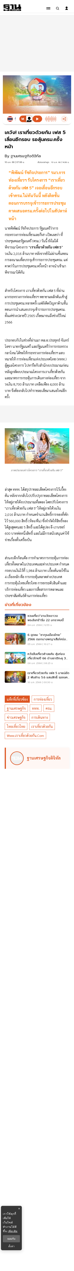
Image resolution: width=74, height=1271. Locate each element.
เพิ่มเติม (12, 1231)
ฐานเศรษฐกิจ (16, 708)
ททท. (35, 708)
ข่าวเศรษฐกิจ (16, 717)
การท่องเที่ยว (43, 699)
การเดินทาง (39, 717)
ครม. (49, 708)
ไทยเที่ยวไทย (16, 726)
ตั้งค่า (11, 1246)
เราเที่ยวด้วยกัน (42, 726)
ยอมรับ (11, 1238)
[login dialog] (66, 8)
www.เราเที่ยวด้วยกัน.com (25, 735)
